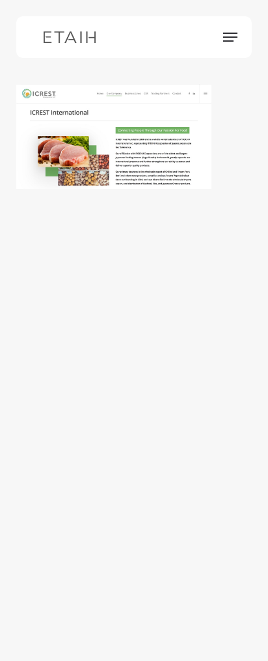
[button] (230, 37)
